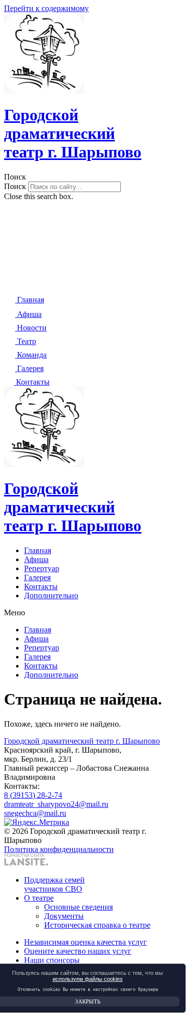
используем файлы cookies (88, 979)
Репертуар (41, 568)
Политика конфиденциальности (59, 849)
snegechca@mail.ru (35, 813)
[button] (94, 177)
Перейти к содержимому (46, 8)
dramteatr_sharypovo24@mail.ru (56, 804)
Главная (37, 550)
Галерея (37, 577)
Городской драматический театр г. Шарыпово (82, 741)
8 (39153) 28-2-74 (33, 795)
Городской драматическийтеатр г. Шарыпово (72, 133)
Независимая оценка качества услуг (85, 942)
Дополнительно (51, 595)
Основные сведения (78, 907)
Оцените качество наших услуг (77, 951)
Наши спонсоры (52, 960)
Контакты (41, 586)
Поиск (15, 186)
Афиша (36, 559)
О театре (39, 898)
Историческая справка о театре (97, 925)
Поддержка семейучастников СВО (54, 884)
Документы (64, 916)
